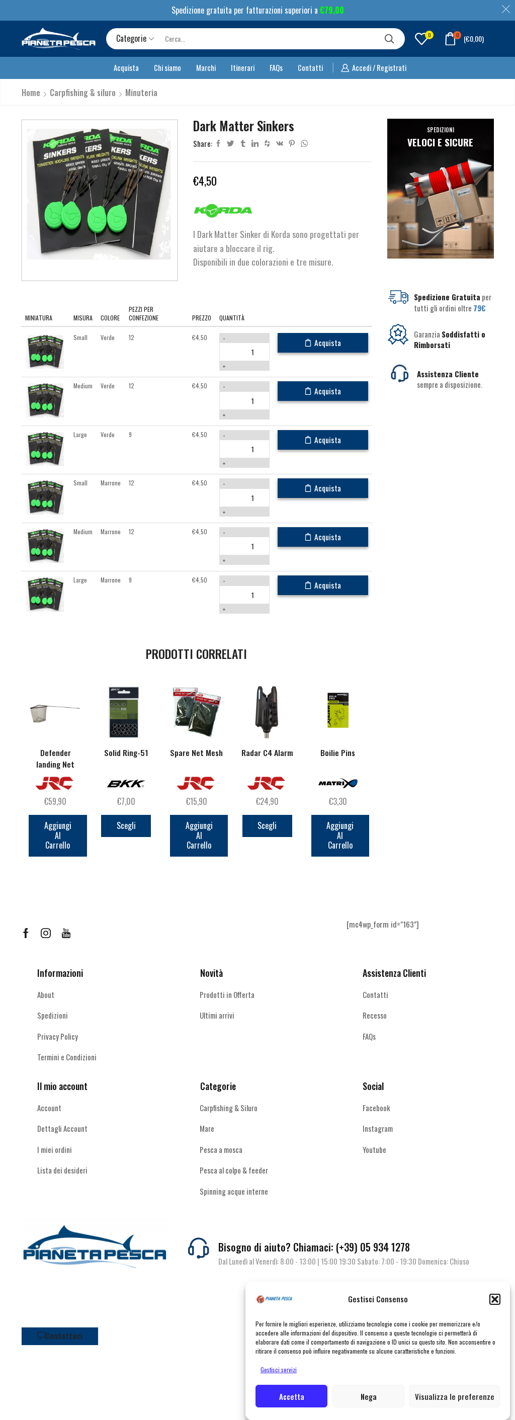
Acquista (126, 67)
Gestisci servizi (279, 1369)
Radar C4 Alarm (267, 753)
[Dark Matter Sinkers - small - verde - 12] (45, 352)
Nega (369, 1396)
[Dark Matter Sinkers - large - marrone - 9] (45, 595)
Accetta (291, 1396)
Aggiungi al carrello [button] (57, 835)
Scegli (126, 825)
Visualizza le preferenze (454, 1396)
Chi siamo (167, 67)
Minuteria (141, 93)
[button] (495, 1299)
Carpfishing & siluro (83, 93)
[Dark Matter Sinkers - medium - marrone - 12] (45, 546)
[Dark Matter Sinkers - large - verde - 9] (45, 449)
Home (31, 93)
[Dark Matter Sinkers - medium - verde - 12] (45, 400)
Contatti (310, 67)
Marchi (206, 67)
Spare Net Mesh (196, 753)
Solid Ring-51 (126, 753)
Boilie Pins (337, 753)
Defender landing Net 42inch (55, 764)
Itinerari (242, 67)
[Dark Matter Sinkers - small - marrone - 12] (45, 497)
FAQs (276, 67)
